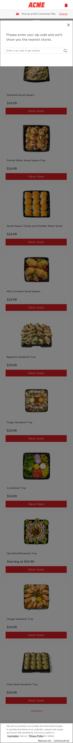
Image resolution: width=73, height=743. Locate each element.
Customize (13, 736)
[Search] (65, 51)
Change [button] (63, 14)
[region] (36, 733)
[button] (66, 5)
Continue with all (61, 741)
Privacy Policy (36, 736)
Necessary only (45, 741)
